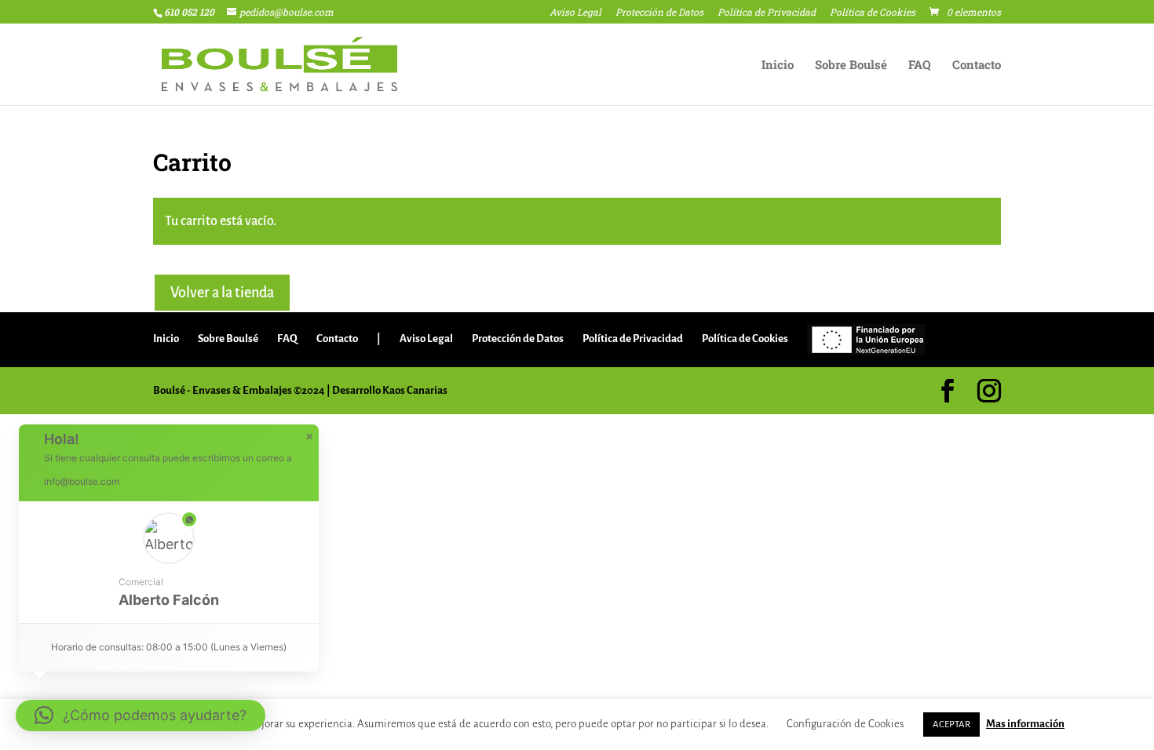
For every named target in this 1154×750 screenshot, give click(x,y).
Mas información (1025, 724)
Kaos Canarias (414, 390)
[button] (169, 562)
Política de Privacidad (767, 12)
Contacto (976, 65)
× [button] (309, 437)
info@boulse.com (81, 481)
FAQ (919, 65)
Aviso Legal (575, 12)
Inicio (777, 65)
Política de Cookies (872, 12)
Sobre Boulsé (851, 65)
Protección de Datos (659, 12)
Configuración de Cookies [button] (845, 724)
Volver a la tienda (222, 292)
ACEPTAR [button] (951, 724)
